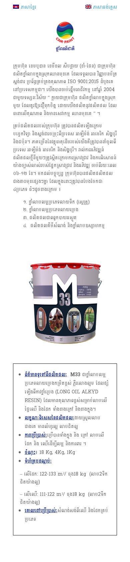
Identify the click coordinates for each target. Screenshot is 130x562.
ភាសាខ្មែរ (27, 7)
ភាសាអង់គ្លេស (104, 7)
